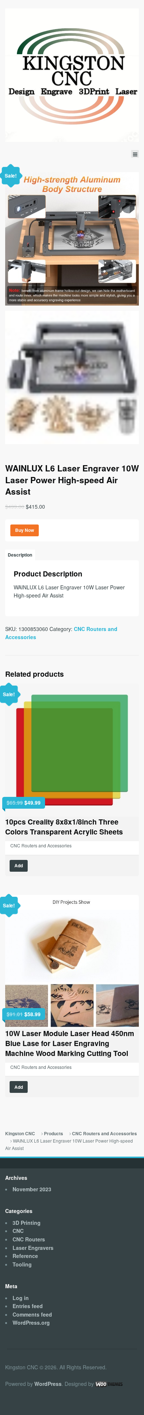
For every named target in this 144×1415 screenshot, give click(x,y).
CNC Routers (29, 1239)
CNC (18, 1230)
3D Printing (27, 1222)
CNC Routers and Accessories (41, 845)
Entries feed (28, 1306)
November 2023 (32, 1189)
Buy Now (24, 530)
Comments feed (32, 1314)
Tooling (22, 1264)
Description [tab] (20, 555)
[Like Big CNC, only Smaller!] (72, 75)
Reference (25, 1255)
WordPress (48, 1383)
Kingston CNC (20, 1133)
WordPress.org (31, 1322)
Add (18, 865)
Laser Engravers (33, 1247)
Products (53, 1133)
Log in (21, 1297)
